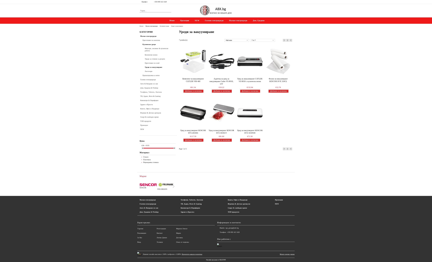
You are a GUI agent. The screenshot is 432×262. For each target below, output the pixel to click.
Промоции (184, 20)
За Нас (139, 238)
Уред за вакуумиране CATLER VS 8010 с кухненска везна (249, 80)
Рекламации (141, 233)
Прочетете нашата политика (192, 254)
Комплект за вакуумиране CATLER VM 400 (193, 80)
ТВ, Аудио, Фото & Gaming (191, 204)
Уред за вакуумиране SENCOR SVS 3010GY (221, 131)
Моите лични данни (287, 254)
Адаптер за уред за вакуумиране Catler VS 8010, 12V (221, 81)
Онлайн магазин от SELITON (216, 260)
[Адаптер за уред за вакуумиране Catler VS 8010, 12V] (221, 61)
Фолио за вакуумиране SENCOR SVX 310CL (278, 80)
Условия (160, 242)
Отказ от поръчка (182, 242)
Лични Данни (162, 238)
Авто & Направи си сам (149, 208)
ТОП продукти (233, 212)
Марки (178, 233)
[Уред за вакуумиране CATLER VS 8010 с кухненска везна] (250, 61)
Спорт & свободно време (237, 208)
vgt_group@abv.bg (232, 228)
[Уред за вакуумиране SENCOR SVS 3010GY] (221, 113)
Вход (139, 242)
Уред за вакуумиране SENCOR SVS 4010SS (193, 131)
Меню (171, 20)
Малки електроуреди (238, 20)
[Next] (172, 186)
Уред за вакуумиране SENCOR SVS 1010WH (250, 131)
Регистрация (161, 229)
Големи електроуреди (214, 20)
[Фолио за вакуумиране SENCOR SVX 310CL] (278, 61)
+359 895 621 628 (160, 2)
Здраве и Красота (187, 212)
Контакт (160, 233)
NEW (197, 20)
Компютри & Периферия (190, 208)
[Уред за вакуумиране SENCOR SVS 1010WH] (250, 113)
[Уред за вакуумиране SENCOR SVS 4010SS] (193, 113)
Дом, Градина (259, 20)
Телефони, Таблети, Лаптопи (192, 200)
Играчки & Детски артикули (239, 204)
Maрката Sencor (182, 229)
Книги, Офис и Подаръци (238, 200)
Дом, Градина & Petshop (149, 212)
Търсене (140, 229)
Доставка (179, 238)
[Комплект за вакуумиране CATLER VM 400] (193, 61)
